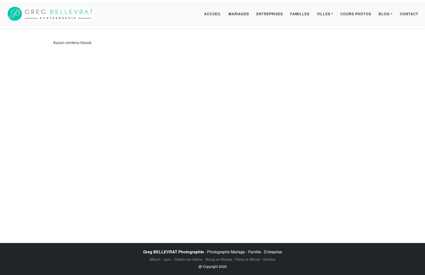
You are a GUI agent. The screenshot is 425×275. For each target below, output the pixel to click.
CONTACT (409, 13)
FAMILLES (299, 13)
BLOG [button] (384, 13)
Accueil (212, 13)
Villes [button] (323, 13)
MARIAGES (238, 13)
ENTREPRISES (269, 13)
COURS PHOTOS (355, 13)
